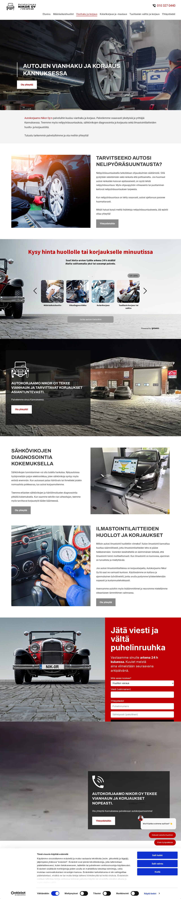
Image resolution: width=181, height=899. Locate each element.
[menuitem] (45, 14)
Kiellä (157, 872)
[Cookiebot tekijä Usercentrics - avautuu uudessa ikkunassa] (18, 893)
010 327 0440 (166, 5)
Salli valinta (157, 863)
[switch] (84, 893)
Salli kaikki (157, 855)
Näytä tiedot (150, 893)
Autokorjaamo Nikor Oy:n (38, 118)
